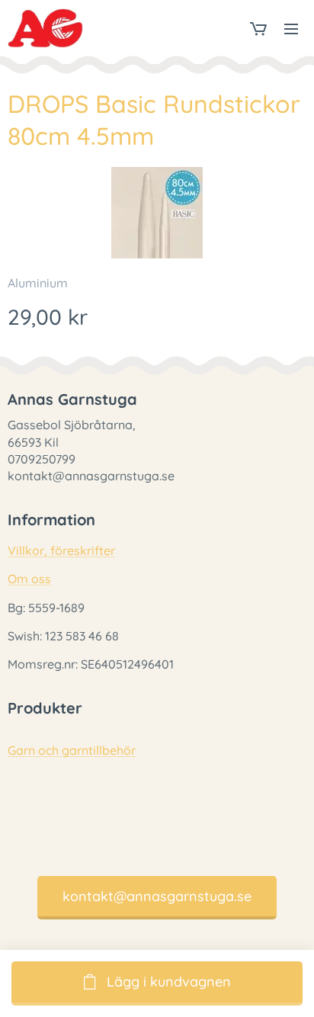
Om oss (29, 578)
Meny (291, 28)
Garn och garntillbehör (72, 750)
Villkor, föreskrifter (61, 550)
